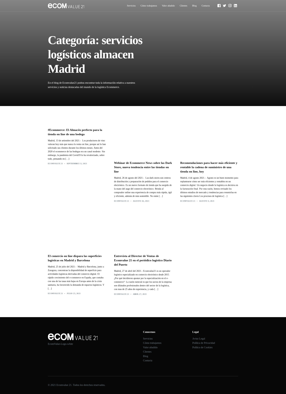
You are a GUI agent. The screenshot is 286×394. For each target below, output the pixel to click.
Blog (194, 5)
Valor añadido (168, 5)
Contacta (206, 5)
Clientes (183, 5)
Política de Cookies (202, 347)
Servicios (131, 5)
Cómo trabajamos (149, 5)
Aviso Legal (198, 338)
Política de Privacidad (203, 342)
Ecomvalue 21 (55, 164)
